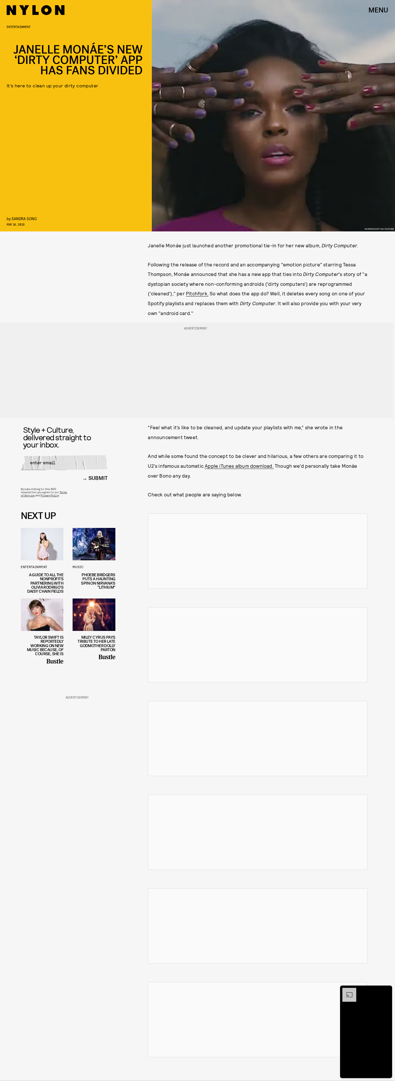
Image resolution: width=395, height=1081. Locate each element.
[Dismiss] (385, 990)
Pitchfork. (197, 293)
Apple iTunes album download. (239, 466)
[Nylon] (35, 10)
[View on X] (257, 551)
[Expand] (346, 990)
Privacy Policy (49, 495)
